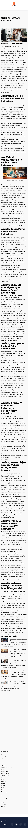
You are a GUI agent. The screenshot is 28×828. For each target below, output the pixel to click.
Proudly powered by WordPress (10, 820)
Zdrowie (3, 806)
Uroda (2, 800)
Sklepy (3, 785)
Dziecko (3, 759)
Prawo (2, 779)
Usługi (2, 802)
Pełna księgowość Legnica (17, 681)
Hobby (3, 763)
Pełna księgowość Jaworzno (18, 660)
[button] (26, 5)
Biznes (3, 755)
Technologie (4, 792)
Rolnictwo (4, 783)
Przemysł (3, 781)
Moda (2, 769)
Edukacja (3, 761)
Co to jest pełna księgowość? (18, 639)
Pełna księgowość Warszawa (18, 649)
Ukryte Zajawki (5, 798)
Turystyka (3, 796)
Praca (2, 777)
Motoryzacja (4, 771)
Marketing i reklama (6, 767)
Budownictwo (5, 757)
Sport (2, 787)
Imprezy (3, 765)
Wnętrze (3, 804)
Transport (4, 794)
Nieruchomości (5, 773)
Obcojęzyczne (5, 775)
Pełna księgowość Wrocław (17, 671)
